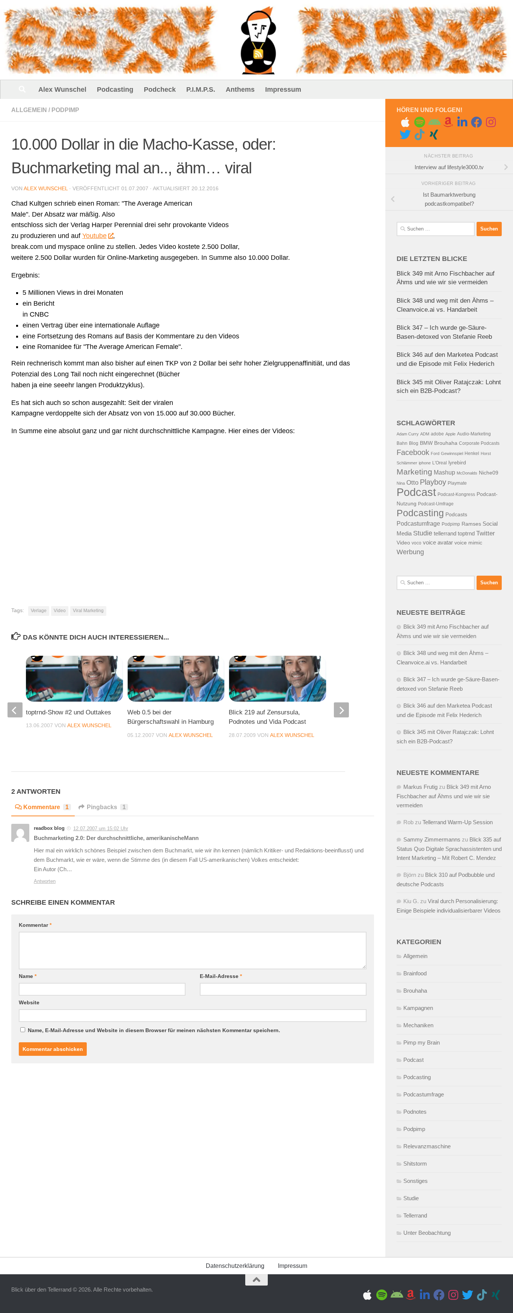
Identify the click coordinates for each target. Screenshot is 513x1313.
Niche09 (488, 473)
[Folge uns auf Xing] (433, 134)
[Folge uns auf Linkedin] (462, 122)
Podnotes (415, 1111)
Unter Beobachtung (427, 1233)
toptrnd (466, 534)
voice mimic (468, 543)
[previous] (15, 709)
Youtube (94, 236)
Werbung (410, 552)
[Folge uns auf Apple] (405, 122)
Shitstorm (415, 1163)
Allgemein (29, 110)
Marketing (414, 471)
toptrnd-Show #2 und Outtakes (68, 712)
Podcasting (115, 89)
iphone (425, 463)
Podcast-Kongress (456, 494)
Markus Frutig (420, 787)
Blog (413, 443)
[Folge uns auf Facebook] (476, 122)
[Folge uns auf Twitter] (405, 134)
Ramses (471, 524)
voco (416, 543)
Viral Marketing (88, 610)
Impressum (283, 89)
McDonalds (467, 473)
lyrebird (457, 462)
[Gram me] (490, 122)
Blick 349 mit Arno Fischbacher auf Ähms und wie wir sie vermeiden (444, 796)
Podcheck (160, 89)
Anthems (240, 89)
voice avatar (438, 543)
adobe (437, 434)
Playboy (433, 482)
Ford (435, 453)
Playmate (457, 483)
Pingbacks (106, 807)
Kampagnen (418, 1008)
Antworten (45, 881)
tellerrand (445, 534)
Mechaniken (418, 1025)
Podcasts (456, 514)
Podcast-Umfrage (436, 503)
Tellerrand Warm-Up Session (457, 822)
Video (60, 610)
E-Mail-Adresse (221, 976)
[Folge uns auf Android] (433, 122)
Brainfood (415, 973)
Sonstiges (415, 1181)
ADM (424, 434)
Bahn (402, 443)
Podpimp (65, 110)
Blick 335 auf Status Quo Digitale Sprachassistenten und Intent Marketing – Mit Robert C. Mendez (449, 848)
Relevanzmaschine (427, 1146)
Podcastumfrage (418, 523)
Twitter (485, 533)
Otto (412, 482)
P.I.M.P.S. (200, 89)
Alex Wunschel (62, 89)
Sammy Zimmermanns (431, 839)
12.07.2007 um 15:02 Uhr (100, 828)
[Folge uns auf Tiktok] (419, 134)
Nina (401, 483)
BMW (426, 443)
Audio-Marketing (474, 434)
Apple (450, 434)
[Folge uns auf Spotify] (419, 122)
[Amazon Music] (448, 122)
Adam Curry (408, 434)
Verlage (39, 610)
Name (27, 976)
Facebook (413, 452)
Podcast (416, 492)
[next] (341, 709)
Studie (422, 533)
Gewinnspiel (452, 453)
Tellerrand (415, 1215)
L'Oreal (439, 462)
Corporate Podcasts (479, 443)
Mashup (444, 472)
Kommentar (35, 925)
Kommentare (46, 807)
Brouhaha (445, 443)
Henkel (472, 453)
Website (29, 1002)
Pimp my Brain (421, 1042)
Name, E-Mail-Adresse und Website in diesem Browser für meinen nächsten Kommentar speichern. (154, 1030)
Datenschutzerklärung (235, 1266)
